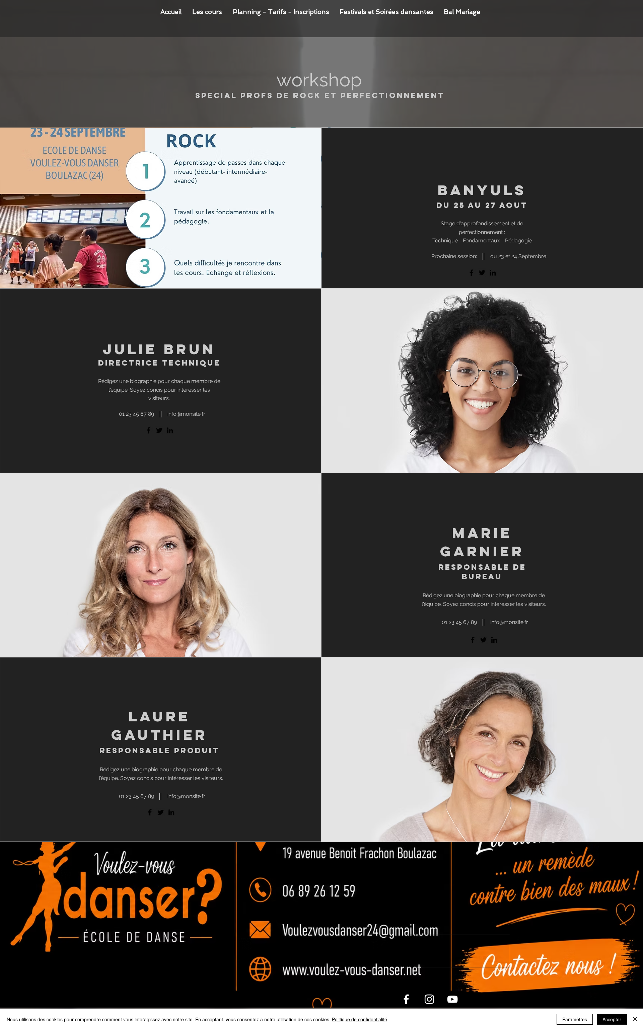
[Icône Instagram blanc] (429, 999)
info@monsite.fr (509, 622)
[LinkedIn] (493, 272)
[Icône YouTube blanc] (452, 999)
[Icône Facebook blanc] (406, 999)
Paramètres (574, 1019)
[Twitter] (482, 272)
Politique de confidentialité (359, 1019)
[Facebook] (471, 272)
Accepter (611, 1019)
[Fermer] (635, 1019)
